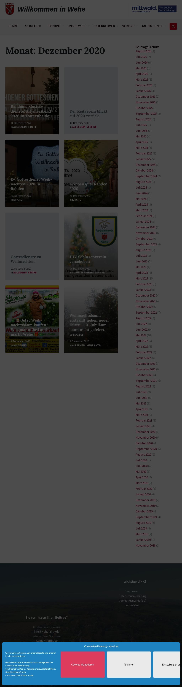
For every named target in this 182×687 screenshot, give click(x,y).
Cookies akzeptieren (82, 664)
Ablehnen (129, 664)
